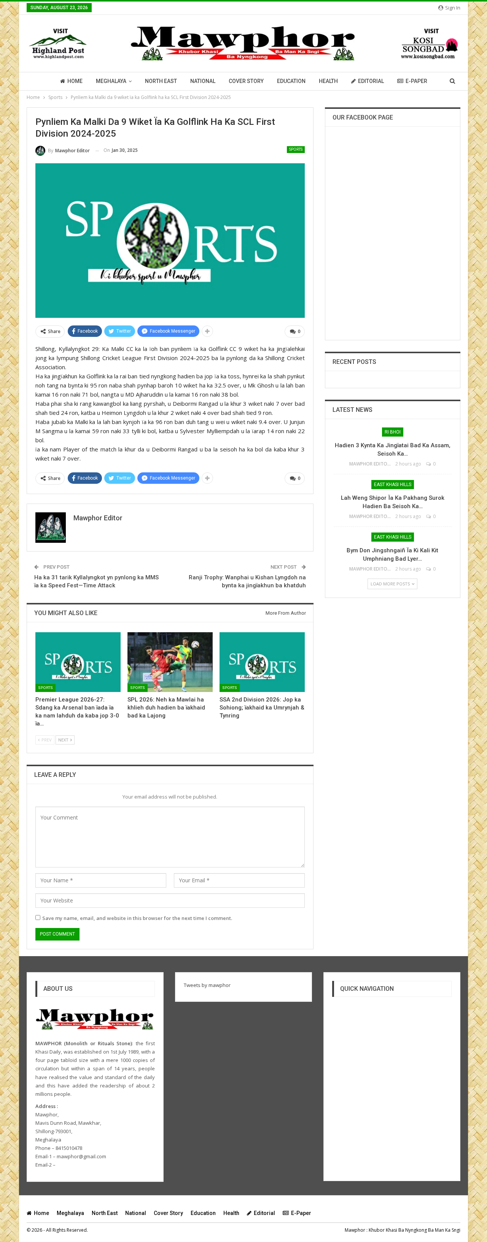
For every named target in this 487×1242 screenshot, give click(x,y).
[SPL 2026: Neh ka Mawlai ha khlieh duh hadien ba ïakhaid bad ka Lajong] (170, 662)
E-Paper (416, 81)
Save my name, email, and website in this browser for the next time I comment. (137, 918)
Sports (295, 149)
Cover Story (246, 81)
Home (75, 81)
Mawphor (355, 1230)
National (202, 81)
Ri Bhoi (393, 432)
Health (328, 81)
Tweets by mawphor (207, 985)
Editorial (371, 81)
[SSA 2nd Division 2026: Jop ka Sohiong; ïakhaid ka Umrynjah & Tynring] (262, 662)
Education (291, 81)
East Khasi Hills (392, 484)
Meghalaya (111, 81)
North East (161, 81)
